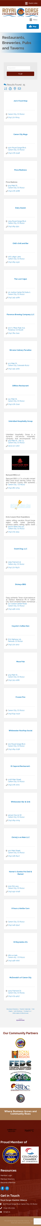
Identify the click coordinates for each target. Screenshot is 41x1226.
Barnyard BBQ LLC (13, 475)
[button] (5, 85)
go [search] (21, 74)
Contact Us (27, 1011)
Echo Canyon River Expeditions (18, 517)
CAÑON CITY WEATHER (20, 1130)
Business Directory (12, 1009)
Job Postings (18, 1011)
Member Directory (8, 1179)
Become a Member (8, 1183)
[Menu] (31, 3)
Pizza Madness (11, 182)
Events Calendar (25, 1009)
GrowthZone (26, 1223)
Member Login (6, 1175)
